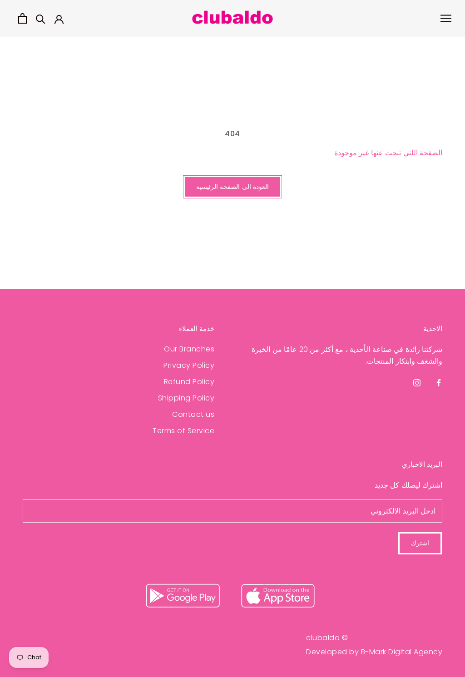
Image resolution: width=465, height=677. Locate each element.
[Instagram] (416, 383)
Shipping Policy (186, 398)
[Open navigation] (445, 18)
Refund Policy (189, 381)
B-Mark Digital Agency (402, 652)
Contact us (193, 414)
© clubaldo (327, 638)
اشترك (420, 543)
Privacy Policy (188, 365)
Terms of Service (183, 430)
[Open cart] (22, 18)
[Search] (40, 18)
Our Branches (189, 349)
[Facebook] (438, 383)
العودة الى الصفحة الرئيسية (232, 186)
